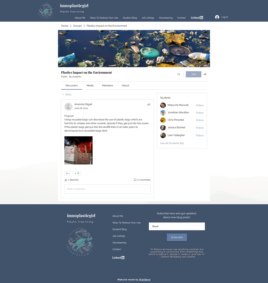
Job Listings (118, 236)
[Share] (149, 104)
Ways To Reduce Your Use (126, 222)
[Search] (179, 74)
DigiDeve (144, 279)
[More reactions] (77, 173)
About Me (117, 216)
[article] (107, 148)
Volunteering (119, 242)
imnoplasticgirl (74, 5)
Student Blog (119, 229)
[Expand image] (78, 150)
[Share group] (205, 74)
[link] (71, 85)
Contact (116, 249)
